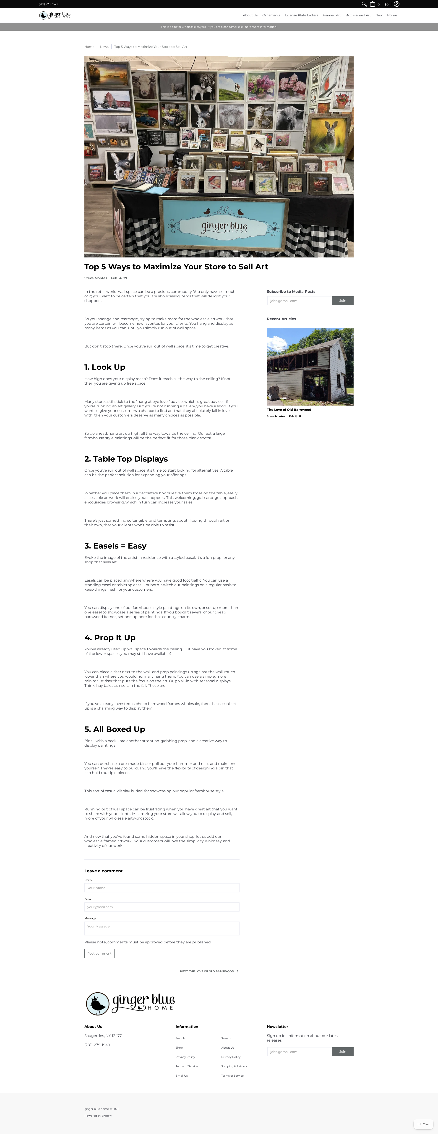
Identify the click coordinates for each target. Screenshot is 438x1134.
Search (180, 1038)
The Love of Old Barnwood (289, 410)
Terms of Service (187, 1066)
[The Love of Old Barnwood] (310, 367)
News (104, 47)
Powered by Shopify (98, 1115)
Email (88, 899)
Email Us (182, 1075)
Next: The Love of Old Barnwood (207, 971)
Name (88, 880)
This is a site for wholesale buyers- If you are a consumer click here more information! (219, 26)
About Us (227, 1047)
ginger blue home (97, 1109)
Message (90, 918)
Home (89, 47)
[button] (379, 4)
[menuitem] (364, 4)
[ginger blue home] (55, 15)
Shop (179, 1047)
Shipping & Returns (234, 1066)
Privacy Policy (185, 1057)
